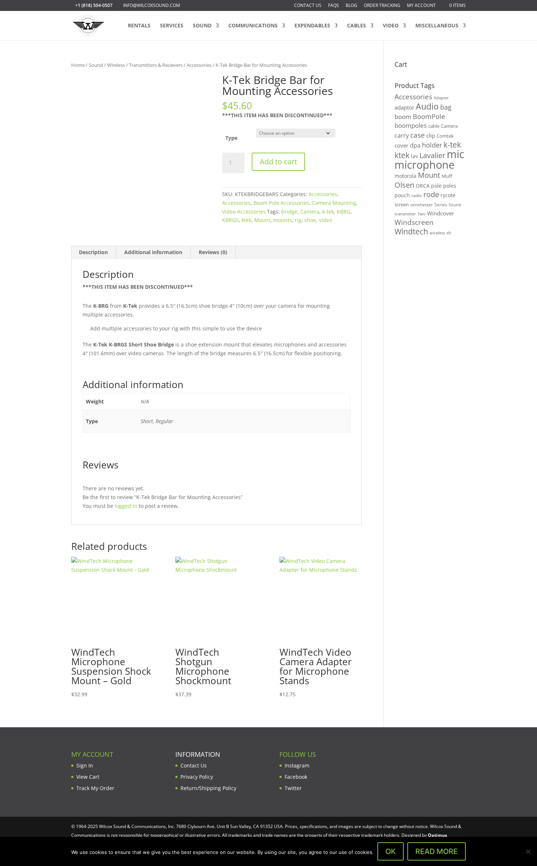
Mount (262, 219)
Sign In (84, 765)
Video (391, 26)
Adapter (441, 97)
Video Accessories (244, 211)
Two (422, 213)
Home (78, 65)
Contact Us (307, 5)
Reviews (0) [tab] (213, 252)
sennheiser (421, 204)
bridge (289, 211)
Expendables (312, 26)
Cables (356, 26)
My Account (421, 5)
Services (171, 26)
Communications (253, 26)
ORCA (423, 185)
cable (433, 126)
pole (436, 185)
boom (403, 116)
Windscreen (414, 222)
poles (449, 185)
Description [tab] (93, 252)
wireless (437, 232)
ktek (246, 219)
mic (455, 154)
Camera (309, 211)
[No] (528, 851)
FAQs (333, 5)
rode (431, 194)
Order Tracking (382, 5)
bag (446, 107)
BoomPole (429, 116)
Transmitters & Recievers (156, 65)
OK (390, 851)
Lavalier (432, 155)
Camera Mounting (334, 202)
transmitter (405, 213)
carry (402, 135)
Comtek (445, 136)
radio (416, 195)
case (417, 135)
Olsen (404, 185)
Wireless (116, 65)
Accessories (199, 65)
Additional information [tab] (153, 252)
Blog (351, 5)
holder (432, 145)
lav (414, 156)
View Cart (87, 776)
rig (298, 219)
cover (401, 145)
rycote (448, 195)
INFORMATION (197, 754)
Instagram (297, 765)
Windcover (440, 213)
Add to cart (278, 161)
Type (231, 137)
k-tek (328, 211)
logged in (126, 505)
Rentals (139, 26)
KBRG (343, 211)
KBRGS (230, 219)
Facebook (296, 776)
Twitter (293, 788)
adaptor (404, 107)
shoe (310, 219)
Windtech (411, 231)
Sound (202, 26)
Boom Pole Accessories (281, 202)
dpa (415, 145)
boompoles (411, 125)
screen (402, 204)
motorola (405, 175)
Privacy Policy (196, 776)
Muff (447, 176)
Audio (427, 106)
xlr (449, 232)
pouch (402, 195)
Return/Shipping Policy (208, 788)
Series (440, 205)
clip (430, 135)
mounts (282, 219)
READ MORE (436, 851)
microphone (424, 164)
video (325, 219)
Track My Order (95, 788)
